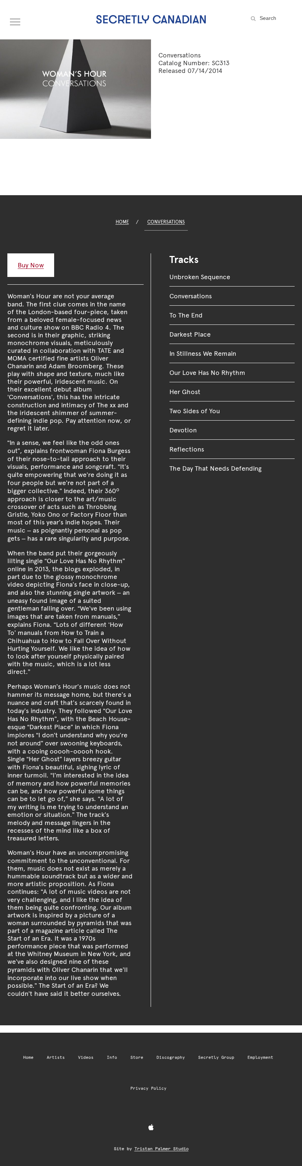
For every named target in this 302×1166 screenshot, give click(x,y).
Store (136, 1057)
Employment (260, 1057)
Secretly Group (216, 1057)
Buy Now (31, 265)
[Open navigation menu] (15, 20)
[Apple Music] (151, 1128)
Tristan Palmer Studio (161, 1148)
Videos (86, 1057)
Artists (56, 1057)
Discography (171, 1057)
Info (112, 1057)
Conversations (166, 222)
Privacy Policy (148, 1088)
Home (122, 222)
